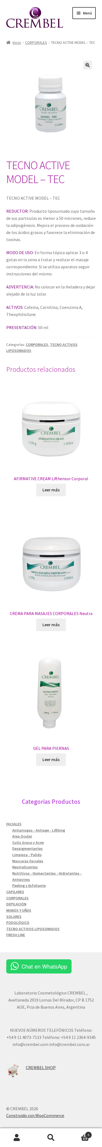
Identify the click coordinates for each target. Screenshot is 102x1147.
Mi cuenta (17, 1137)
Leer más (51, 489)
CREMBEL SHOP (41, 1067)
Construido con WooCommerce (35, 1115)
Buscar (51, 1137)
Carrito (78, 1133)
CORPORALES (36, 42)
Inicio (17, 42)
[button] (87, 65)
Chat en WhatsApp (44, 966)
